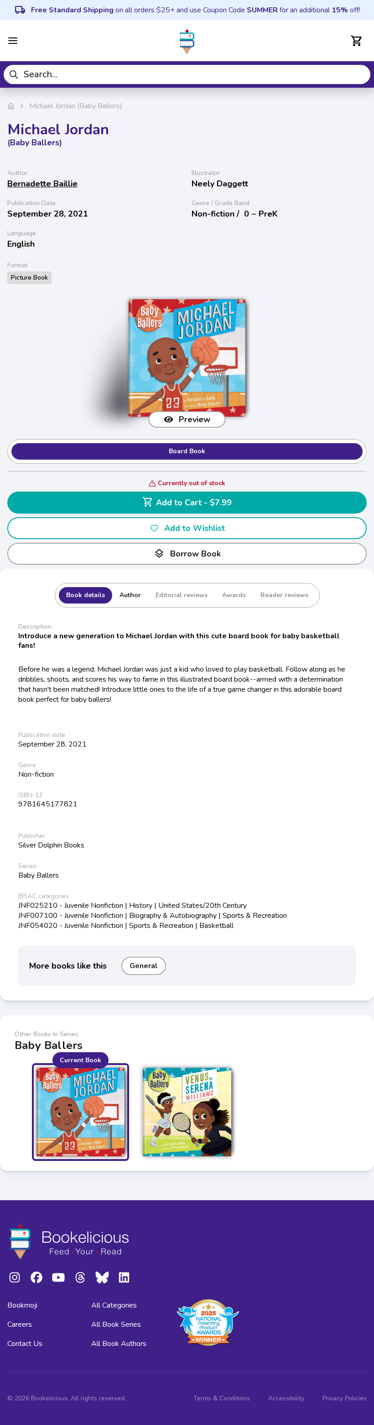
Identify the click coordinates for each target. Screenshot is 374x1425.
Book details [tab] (85, 595)
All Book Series (116, 1324)
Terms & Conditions (221, 1398)
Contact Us (24, 1344)
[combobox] (187, 74)
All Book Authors (118, 1344)
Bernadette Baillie (42, 183)
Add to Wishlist (194, 528)
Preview (194, 419)
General (144, 966)
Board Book (187, 451)
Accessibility (286, 1398)
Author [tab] (130, 595)
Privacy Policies (344, 1398)
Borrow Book (187, 553)
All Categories (114, 1305)
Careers (19, 1324)
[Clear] (360, 74)
